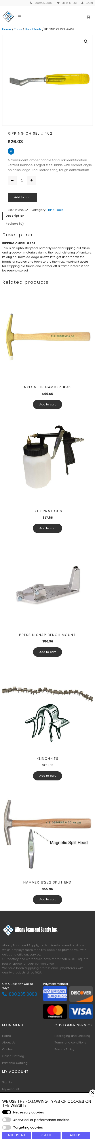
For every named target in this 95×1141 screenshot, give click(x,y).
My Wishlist (69, 3)
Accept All (16, 1135)
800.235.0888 (43, 3)
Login (89, 3)
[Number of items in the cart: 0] (88, 16)
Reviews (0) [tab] (15, 224)
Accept (76, 1135)
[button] (86, 42)
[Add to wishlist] (11, 151)
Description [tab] (15, 216)
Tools (18, 29)
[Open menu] (19, 16)
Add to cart (22, 197)
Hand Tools (33, 29)
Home (6, 29)
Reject (46, 1135)
